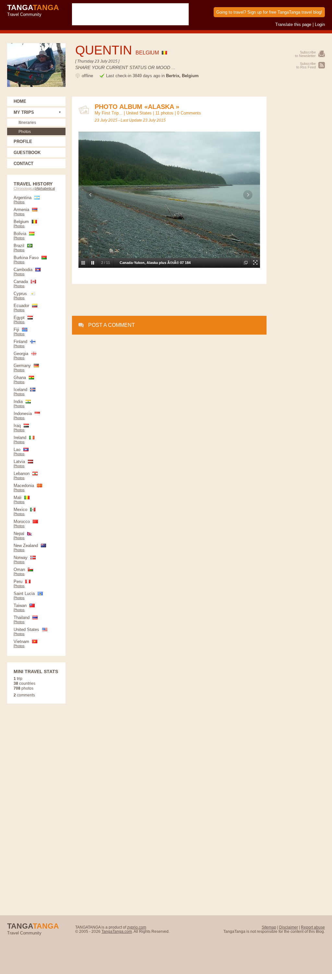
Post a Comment (111, 325)
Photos (24, 131)
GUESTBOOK (27, 152)
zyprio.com (136, 927)
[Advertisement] (169, 300)
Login (320, 24)
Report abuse (313, 927)
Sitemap (269, 927)
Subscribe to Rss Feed (306, 65)
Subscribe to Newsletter (305, 54)
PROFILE (23, 141)
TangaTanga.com (116, 931)
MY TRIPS (24, 112)
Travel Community (33, 10)
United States (139, 113)
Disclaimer (288, 927)
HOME (20, 101)
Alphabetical (45, 188)
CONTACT (23, 163)
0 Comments (189, 113)
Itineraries (27, 122)
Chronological (24, 188)
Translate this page (293, 24)
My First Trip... (109, 113)
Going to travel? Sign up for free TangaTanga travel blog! (269, 12)
